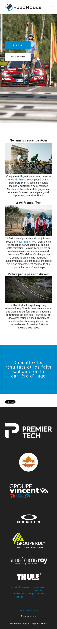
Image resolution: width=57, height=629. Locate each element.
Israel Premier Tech (26, 241)
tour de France (18, 179)
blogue (31, 593)
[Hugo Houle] (28, 7)
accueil (14, 587)
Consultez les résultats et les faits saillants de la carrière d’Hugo (29, 369)
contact (40, 593)
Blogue (18, 45)
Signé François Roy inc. (35, 624)
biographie (17, 57)
